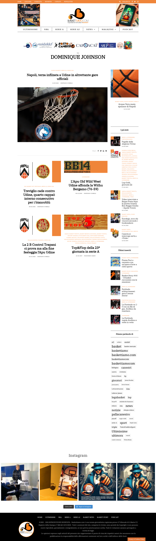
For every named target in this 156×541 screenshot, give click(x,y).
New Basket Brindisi (97, 235)
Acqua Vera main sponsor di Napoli (124, 105)
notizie (116, 410)
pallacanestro (121, 414)
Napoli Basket (56, 70)
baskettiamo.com (124, 354)
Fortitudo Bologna (128, 300)
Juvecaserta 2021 (84, 235)
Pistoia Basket (102, 239)
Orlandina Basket (83, 237)
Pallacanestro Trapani (36, 240)
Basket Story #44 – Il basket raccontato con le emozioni (129, 279)
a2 (113, 342)
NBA (46, 29)
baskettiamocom (120, 359)
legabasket (118, 397)
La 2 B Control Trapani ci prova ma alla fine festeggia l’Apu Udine (39, 248)
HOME (39, 517)
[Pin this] (106, 151)
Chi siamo (28, 1)
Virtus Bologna (127, 139)
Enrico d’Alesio (116, 376)
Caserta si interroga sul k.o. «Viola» (129, 236)
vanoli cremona (116, 440)
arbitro (119, 342)
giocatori (117, 380)
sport (123, 422)
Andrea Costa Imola (128, 150)
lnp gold (114, 401)
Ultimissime (30, 29)
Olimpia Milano (71, 237)
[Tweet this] (101, 151)
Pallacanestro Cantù (97, 237)
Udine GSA (70, 70)
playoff (114, 419)
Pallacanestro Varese (89, 239)
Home (19, 1)
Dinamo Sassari (73, 235)
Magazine (108, 29)
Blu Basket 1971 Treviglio (32, 186)
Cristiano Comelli (66, 83)
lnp (129, 397)
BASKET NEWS (88, 517)
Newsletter (68, 1)
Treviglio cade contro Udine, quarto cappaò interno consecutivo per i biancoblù (39, 196)
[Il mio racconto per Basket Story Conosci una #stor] (97, 482)
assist (127, 342)
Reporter (48, 1)
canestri (126, 367)
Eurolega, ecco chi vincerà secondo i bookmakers (130, 221)
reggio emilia (122, 418)
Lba (128, 389)
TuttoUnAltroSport (127, 427)
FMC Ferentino (127, 165)
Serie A (59, 29)
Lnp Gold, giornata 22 (127, 184)
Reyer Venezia (72, 241)
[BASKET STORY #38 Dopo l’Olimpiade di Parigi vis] (58, 482)
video (132, 196)
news (129, 405)
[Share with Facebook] (98, 151)
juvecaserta (115, 384)
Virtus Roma (127, 440)
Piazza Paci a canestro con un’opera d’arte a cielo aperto (129, 263)
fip (125, 376)
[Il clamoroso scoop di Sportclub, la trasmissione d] (20, 482)
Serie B (136, 231)
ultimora (117, 435)
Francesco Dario (90, 256)
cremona (122, 372)
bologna (115, 367)
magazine (134, 271)
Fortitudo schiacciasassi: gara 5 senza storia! (128, 292)
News (89, 29)
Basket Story (126, 271)
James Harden (129, 380)
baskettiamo (120, 350)
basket (116, 346)
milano (114, 406)
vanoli (128, 435)
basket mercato (130, 346)
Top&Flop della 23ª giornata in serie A (86, 249)
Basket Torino (102, 234)
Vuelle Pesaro (91, 243)
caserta (114, 372)
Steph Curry (133, 423)
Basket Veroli (132, 163)
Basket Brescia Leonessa (88, 234)
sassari (131, 418)
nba (121, 406)
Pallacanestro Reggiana (72, 239)
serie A (114, 423)
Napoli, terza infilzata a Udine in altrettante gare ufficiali (62, 77)
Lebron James (117, 393)
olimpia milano (129, 410)
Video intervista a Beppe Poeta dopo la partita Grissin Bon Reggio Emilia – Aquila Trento (130, 203)
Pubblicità (38, 1)
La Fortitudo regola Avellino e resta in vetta (129, 320)
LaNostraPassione (117, 389)
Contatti (58, 1)
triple (114, 427)
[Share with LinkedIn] (103, 151)
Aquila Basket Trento (72, 234)
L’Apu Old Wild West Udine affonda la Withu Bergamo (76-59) (86, 185)
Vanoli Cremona (80, 243)
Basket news (117, 101)
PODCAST (128, 29)
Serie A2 (75, 29)
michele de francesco (126, 402)
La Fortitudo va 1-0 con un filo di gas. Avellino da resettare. (130, 308)
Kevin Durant (125, 384)
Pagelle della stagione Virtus (129, 143)
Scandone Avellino (84, 241)
